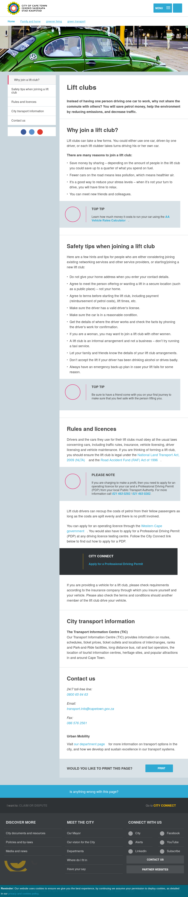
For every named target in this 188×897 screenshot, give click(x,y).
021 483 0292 (121, 493)
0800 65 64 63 (77, 694)
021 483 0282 (141, 493)
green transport (76, 21)
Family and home (30, 21)
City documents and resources (25, 833)
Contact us (18, 120)
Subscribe (173, 851)
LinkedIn (141, 851)
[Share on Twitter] (32, 131)
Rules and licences (23, 102)
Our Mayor (74, 833)
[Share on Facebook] (23, 131)
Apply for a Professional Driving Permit (116, 564)
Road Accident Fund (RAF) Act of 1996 (129, 459)
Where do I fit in (77, 860)
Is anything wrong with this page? (94, 791)
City (137, 833)
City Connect (165, 805)
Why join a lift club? (26, 80)
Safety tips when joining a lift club (29, 90)
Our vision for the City (81, 842)
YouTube (172, 842)
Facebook (173, 833)
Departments (75, 851)
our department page (89, 743)
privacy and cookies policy (23, 893)
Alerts (139, 842)
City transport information (27, 111)
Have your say (76, 869)
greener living (54, 21)
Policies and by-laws (19, 842)
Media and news (16, 851)
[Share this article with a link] (40, 131)
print (161, 768)
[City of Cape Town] (27, 8)
